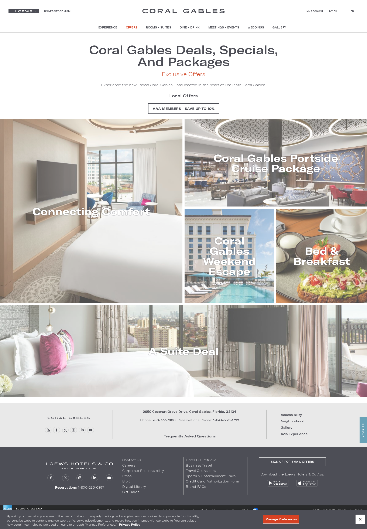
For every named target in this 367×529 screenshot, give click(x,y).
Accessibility (291, 415)
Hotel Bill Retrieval (201, 460)
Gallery (286, 427)
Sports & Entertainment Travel (211, 476)
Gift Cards (130, 492)
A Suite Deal (183, 351)
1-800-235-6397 (91, 487)
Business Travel (199, 465)
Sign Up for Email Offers (292, 461)
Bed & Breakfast (321, 256)
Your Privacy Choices (239, 510)
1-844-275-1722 (226, 420)
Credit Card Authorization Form (212, 481)
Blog (126, 481)
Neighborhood (293, 421)
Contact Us (131, 460)
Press (126, 476)
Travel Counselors (201, 470)
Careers (128, 465)
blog (48, 430)
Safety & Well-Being (157, 510)
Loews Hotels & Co (350, 509)
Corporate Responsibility (143, 470)
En (352, 11)
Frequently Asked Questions (190, 436)
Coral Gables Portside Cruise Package (276, 163)
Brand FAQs (196, 486)
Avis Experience (294, 434)
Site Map (217, 510)
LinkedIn (82, 430)
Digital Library (134, 486)
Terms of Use (181, 510)
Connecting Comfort (91, 211)
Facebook (56, 430)
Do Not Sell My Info (130, 510)
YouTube (90, 430)
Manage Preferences (281, 519)
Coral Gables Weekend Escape (229, 255)
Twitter (65, 430)
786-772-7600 (164, 420)
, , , (189, 411)
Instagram (73, 430)
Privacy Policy (105, 510)
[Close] (360, 519)
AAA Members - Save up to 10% (184, 108)
